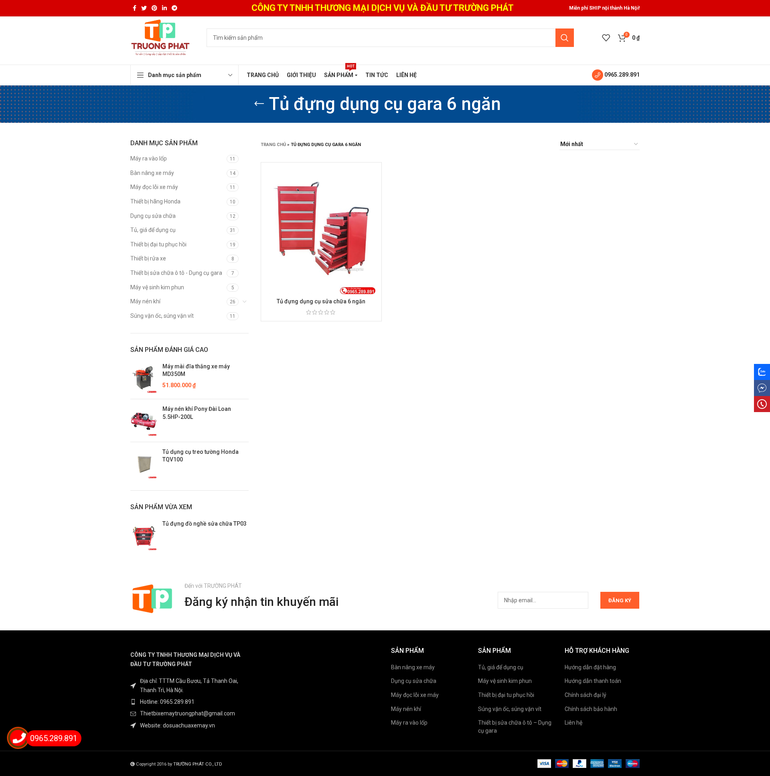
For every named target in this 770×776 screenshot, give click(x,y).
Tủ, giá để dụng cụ (153, 230)
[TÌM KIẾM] (564, 37)
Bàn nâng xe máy (152, 173)
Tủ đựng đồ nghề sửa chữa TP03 (204, 523)
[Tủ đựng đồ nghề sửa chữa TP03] (143, 535)
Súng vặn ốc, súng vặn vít (162, 316)
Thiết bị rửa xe (148, 258)
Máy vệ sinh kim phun (157, 287)
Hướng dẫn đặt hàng (590, 667)
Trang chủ (273, 144)
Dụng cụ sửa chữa (153, 216)
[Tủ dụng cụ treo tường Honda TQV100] (143, 463)
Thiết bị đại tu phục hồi (158, 244)
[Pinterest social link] (154, 8)
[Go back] (259, 104)
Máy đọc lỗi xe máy (154, 187)
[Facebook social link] (134, 8)
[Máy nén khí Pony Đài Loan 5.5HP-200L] (143, 420)
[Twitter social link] (144, 8)
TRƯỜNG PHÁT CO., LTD (197, 764)
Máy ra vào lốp (148, 158)
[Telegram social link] (174, 8)
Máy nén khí (145, 301)
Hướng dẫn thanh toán (593, 681)
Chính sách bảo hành (591, 709)
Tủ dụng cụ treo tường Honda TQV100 (200, 456)
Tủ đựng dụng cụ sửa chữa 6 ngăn (321, 301)
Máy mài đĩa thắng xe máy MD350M (196, 370)
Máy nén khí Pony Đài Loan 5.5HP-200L (196, 413)
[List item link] (189, 701)
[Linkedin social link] (164, 8)
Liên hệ (573, 722)
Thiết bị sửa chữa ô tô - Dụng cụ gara (176, 273)
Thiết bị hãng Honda (155, 201)
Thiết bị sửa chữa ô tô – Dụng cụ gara (514, 726)
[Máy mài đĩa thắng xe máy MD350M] (143, 378)
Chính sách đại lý (585, 695)
